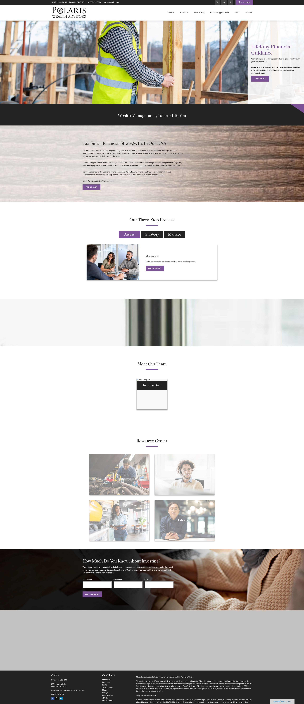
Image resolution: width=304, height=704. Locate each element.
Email (146, 579)
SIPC (173, 702)
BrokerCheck (188, 677)
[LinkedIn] (224, 2)
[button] (171, 13)
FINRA (168, 702)
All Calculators (107, 701)
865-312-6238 (95, 2)
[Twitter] (217, 2)
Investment (106, 682)
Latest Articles (107, 695)
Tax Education (107, 687)
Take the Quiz (92, 594)
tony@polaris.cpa (113, 2)
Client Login (245, 2)
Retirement (106, 680)
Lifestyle (105, 693)
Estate (104, 685)
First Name (87, 579)
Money (104, 690)
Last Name (117, 579)
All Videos (105, 698)
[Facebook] (230, 2)
